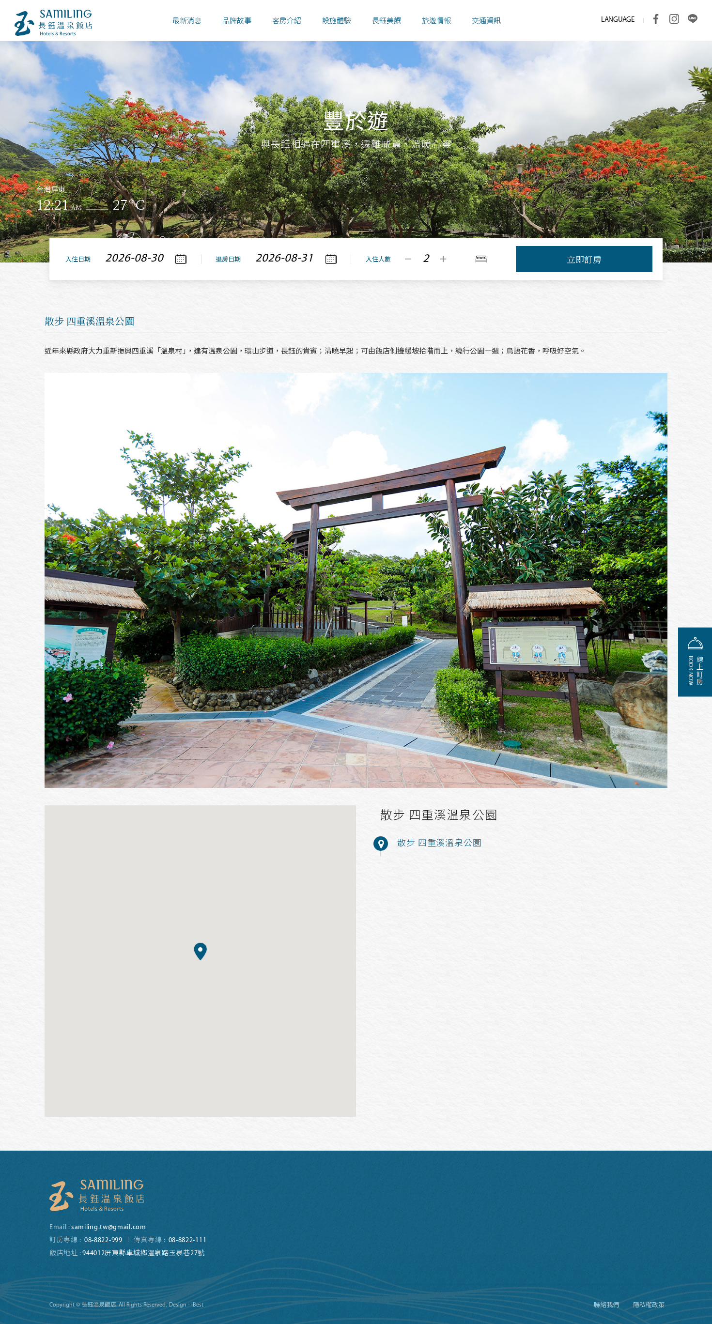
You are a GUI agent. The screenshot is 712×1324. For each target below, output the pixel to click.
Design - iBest (186, 1305)
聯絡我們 (606, 1305)
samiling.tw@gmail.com (108, 1227)
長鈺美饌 (386, 21)
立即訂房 (584, 259)
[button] (200, 951)
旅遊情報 (436, 21)
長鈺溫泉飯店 (53, 23)
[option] (356, 131)
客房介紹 (286, 21)
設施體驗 (336, 21)
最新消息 (186, 21)
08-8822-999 (103, 1240)
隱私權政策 (649, 1305)
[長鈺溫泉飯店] (96, 1195)
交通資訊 (486, 21)
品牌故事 (236, 21)
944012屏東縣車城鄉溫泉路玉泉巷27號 (143, 1253)
